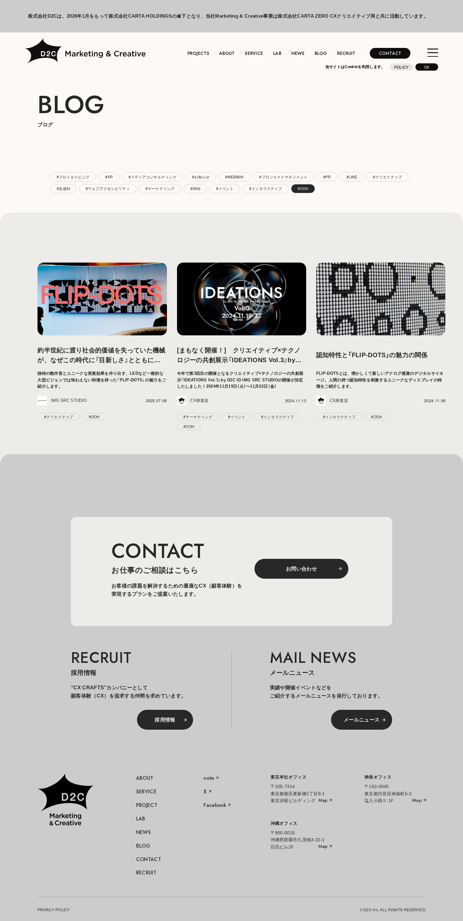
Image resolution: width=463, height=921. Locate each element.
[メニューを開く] (432, 53)
